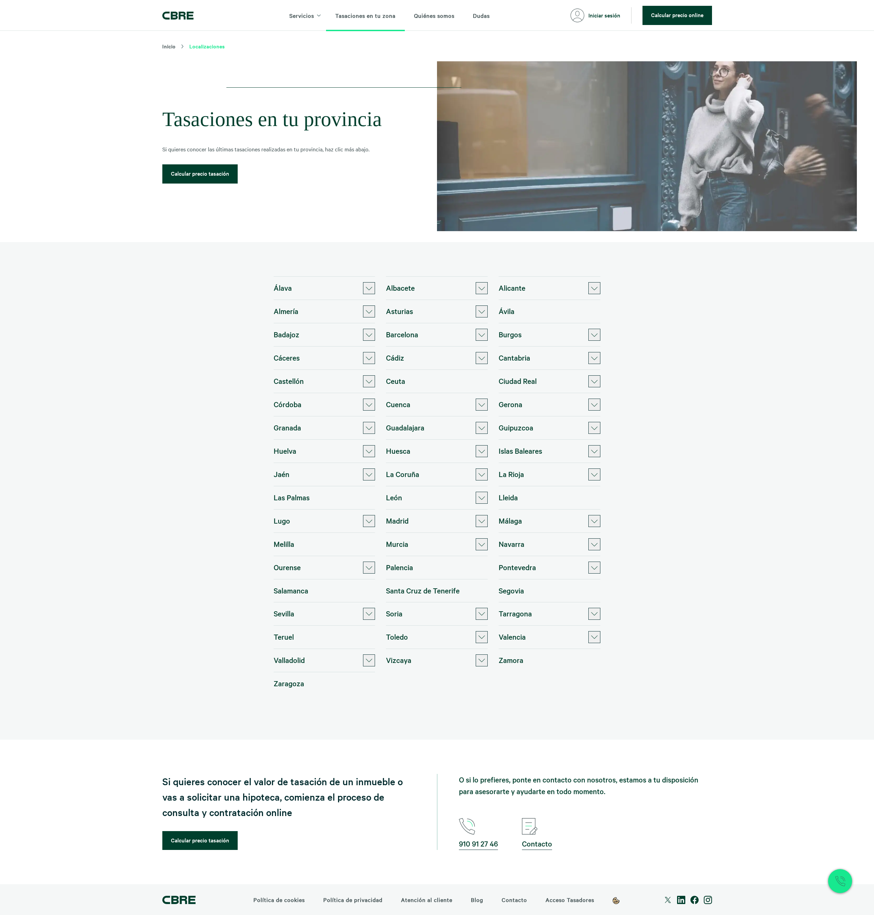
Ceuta (395, 381)
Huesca (398, 450)
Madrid (397, 520)
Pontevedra (517, 567)
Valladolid (289, 660)
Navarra (511, 544)
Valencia (512, 636)
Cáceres (287, 357)
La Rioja (511, 474)
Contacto (537, 843)
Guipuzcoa (516, 427)
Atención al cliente (426, 899)
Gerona (510, 404)
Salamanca (291, 590)
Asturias (399, 311)
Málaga (510, 520)
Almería (286, 311)
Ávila (506, 311)
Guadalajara (405, 427)
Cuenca (398, 404)
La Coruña (402, 474)
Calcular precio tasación (200, 173)
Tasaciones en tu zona (365, 15)
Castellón (289, 381)
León (394, 497)
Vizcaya (398, 660)
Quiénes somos (434, 15)
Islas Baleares (520, 450)
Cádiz (395, 357)
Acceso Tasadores (570, 899)
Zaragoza (289, 683)
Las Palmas (292, 497)
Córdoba (287, 404)
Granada (287, 427)
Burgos (510, 334)
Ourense (287, 567)
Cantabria (514, 357)
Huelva (285, 450)
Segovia (511, 590)
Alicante (512, 287)
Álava (283, 287)
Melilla (284, 544)
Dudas (481, 15)
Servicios (301, 15)
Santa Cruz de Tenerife (423, 590)
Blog (477, 899)
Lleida (508, 497)
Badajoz (286, 334)
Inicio (169, 46)
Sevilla (284, 613)
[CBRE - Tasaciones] (177, 15)
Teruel (284, 636)
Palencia (399, 567)
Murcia (397, 544)
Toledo (397, 636)
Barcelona (402, 334)
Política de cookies (279, 899)
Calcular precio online (677, 14)
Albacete (400, 287)
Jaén (281, 474)
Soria (394, 613)
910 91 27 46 (478, 843)
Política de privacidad (353, 899)
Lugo (282, 520)
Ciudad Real (518, 381)
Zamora (511, 660)
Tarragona (515, 613)
